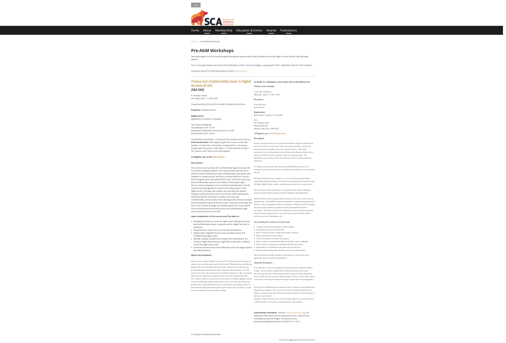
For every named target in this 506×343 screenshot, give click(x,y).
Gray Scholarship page (296, 312)
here (225, 148)
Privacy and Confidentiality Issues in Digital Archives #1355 (221, 83)
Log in (196, 5)
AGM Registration (278, 133)
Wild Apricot (293, 340)
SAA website (218, 156)
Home (194, 41)
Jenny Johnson (240, 71)
